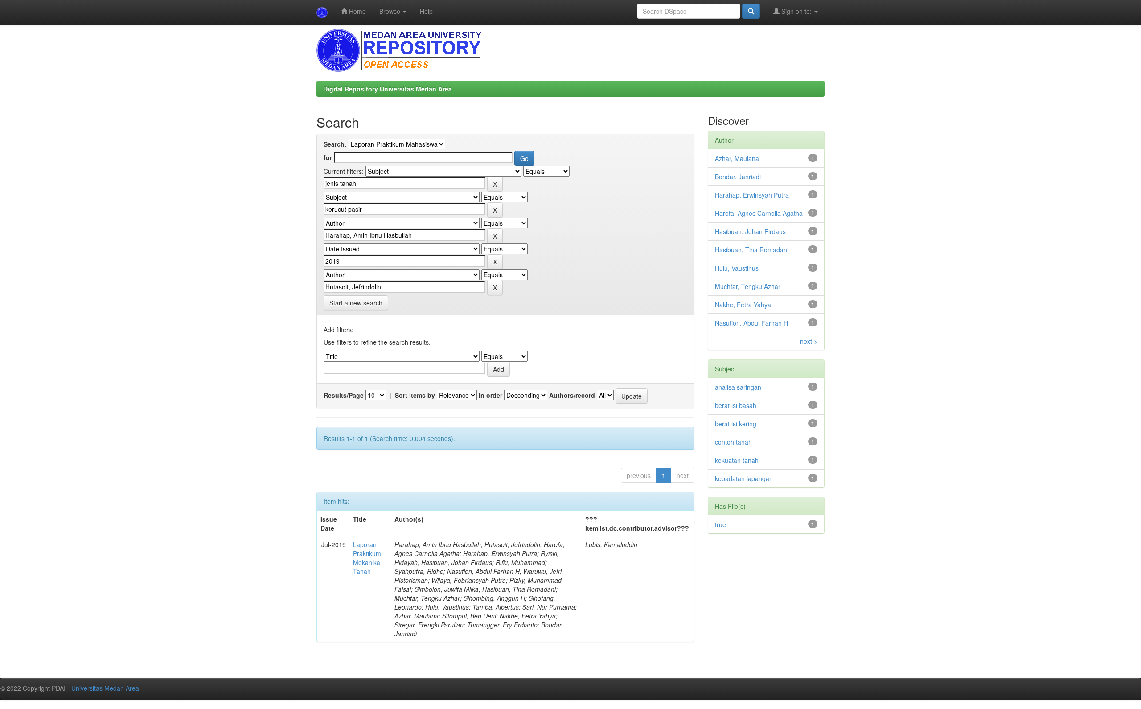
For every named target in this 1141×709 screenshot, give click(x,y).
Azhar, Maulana (737, 158)
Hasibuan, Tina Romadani (751, 249)
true (720, 524)
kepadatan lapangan (744, 478)
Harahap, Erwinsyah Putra (752, 194)
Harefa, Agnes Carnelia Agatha (759, 213)
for (328, 157)
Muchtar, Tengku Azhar (747, 286)
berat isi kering (735, 423)
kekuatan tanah (737, 460)
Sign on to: (796, 11)
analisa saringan (738, 387)
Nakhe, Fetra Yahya (743, 304)
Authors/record (572, 395)
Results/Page (344, 395)
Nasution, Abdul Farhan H (751, 322)
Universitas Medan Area (105, 688)
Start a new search (355, 302)
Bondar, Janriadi (738, 176)
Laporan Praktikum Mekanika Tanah (367, 558)
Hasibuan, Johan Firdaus (750, 231)
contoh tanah (733, 441)
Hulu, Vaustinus (737, 268)
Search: (335, 144)
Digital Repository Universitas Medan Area (387, 88)
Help (426, 11)
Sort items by (415, 395)
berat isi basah (735, 405)
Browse (390, 11)
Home (356, 11)
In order (490, 395)
